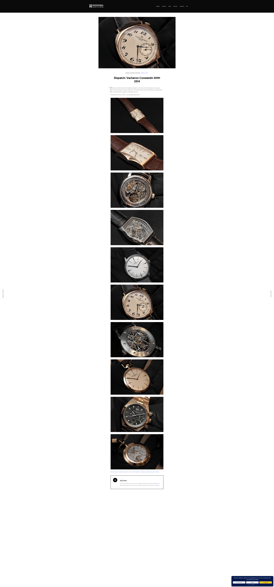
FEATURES (164, 6)
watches (157, 471)
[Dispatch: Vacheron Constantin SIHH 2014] (137, 42)
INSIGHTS (175, 6)
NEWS (169, 6)
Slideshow (137, 471)
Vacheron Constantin (135, 72)
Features (127, 72)
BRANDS (158, 6)
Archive (157, 485)
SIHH (134, 471)
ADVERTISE (182, 6)
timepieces (142, 471)
